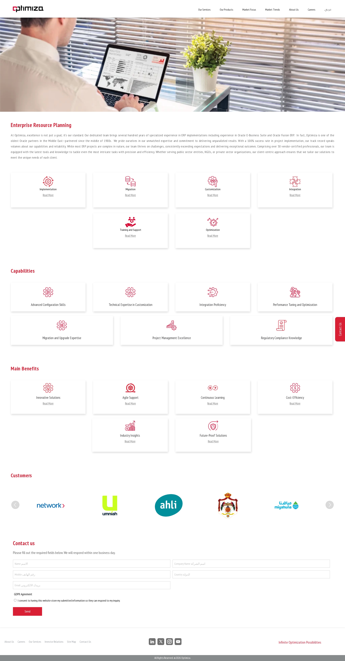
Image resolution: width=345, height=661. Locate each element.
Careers (311, 9)
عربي (328, 9)
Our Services (204, 9)
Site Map (71, 641)
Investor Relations (54, 641)
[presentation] (15, 505)
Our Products (226, 9)
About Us (294, 9)
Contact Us (85, 641)
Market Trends (272, 9)
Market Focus (249, 9)
